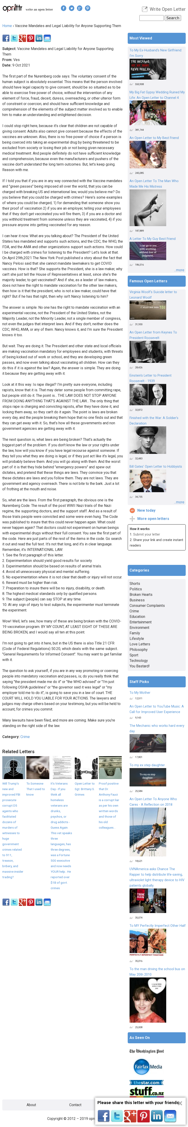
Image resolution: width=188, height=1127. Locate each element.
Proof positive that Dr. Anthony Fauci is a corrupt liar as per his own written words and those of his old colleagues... (109, 805)
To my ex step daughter (147, 765)
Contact (75, 1105)
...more (179, 270)
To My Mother (140, 693)
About (31, 1105)
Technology (139, 660)
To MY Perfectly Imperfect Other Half (158, 926)
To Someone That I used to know (35, 789)
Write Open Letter (168, 9)
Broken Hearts (141, 594)
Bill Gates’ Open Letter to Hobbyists (156, 467)
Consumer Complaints (147, 605)
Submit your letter (146, 534)
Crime (25, 737)
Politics (136, 589)
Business (137, 600)
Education (137, 616)
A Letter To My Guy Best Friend (153, 239)
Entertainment (141, 622)
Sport (134, 655)
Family (135, 633)
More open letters (153, 518)
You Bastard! (140, 666)
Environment (139, 627)
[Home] (12, 8)
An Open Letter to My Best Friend (154, 138)
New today (146, 510)
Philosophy (139, 649)
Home (7, 26)
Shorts (135, 583)
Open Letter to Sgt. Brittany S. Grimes (85, 789)
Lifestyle (137, 638)
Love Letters (140, 644)
